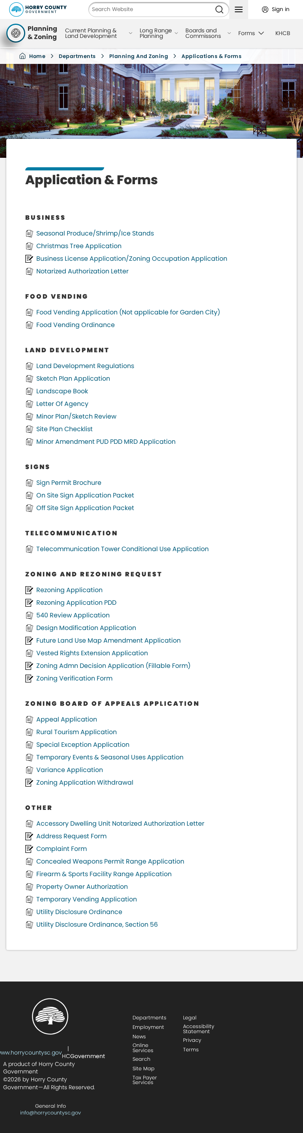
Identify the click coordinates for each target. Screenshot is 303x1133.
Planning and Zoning (138, 56)
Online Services (143, 1048)
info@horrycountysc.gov (50, 1112)
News (139, 1036)
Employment (148, 1027)
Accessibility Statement (198, 1029)
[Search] (219, 9)
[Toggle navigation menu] (238, 9)
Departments (77, 56)
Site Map (144, 1068)
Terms (191, 1049)
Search (141, 1059)
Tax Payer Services (145, 1080)
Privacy (192, 1040)
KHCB (282, 33)
